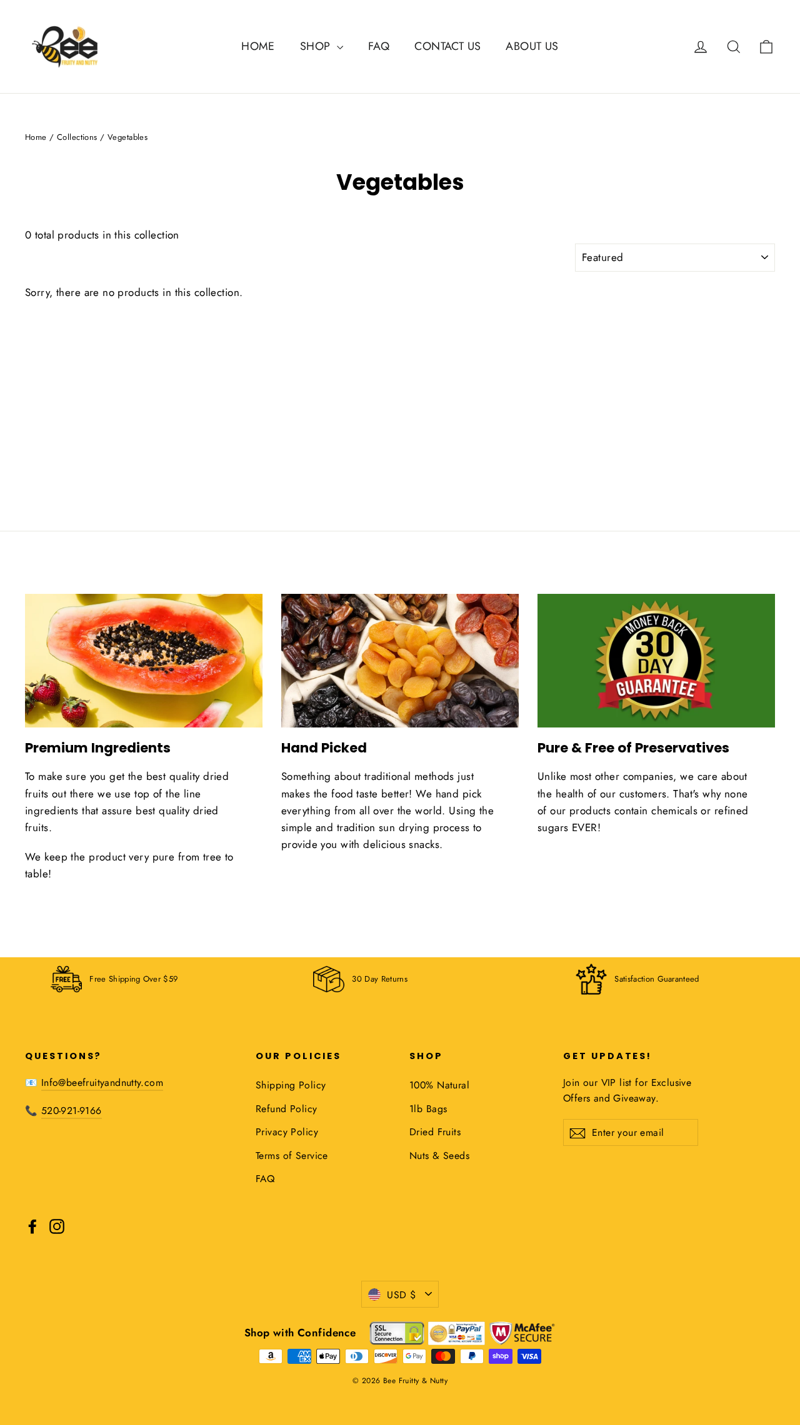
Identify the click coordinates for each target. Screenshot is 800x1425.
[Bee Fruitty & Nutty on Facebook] (32, 1225)
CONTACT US (447, 46)
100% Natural (439, 1085)
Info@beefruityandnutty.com (102, 1082)
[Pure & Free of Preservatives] (656, 660)
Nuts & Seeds (439, 1155)
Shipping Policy (291, 1085)
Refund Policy (287, 1109)
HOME (258, 46)
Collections (77, 137)
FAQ (378, 46)
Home (36, 137)
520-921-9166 (71, 1110)
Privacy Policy (287, 1132)
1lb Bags (428, 1109)
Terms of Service (292, 1155)
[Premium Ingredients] (143, 660)
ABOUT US (532, 46)
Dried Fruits (435, 1132)
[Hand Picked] (400, 660)
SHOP (317, 46)
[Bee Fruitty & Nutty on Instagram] (56, 1225)
